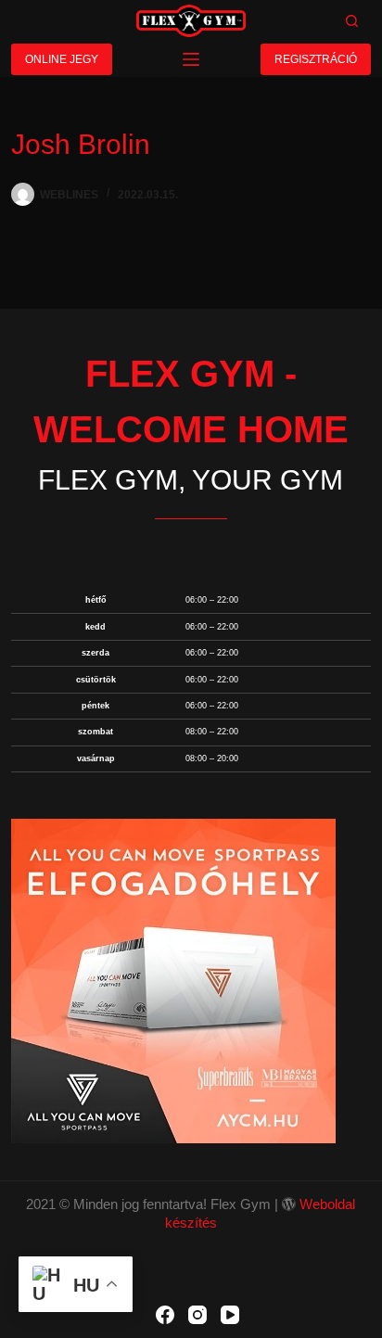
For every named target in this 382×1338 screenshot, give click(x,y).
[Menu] (191, 59)
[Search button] (352, 21)
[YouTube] (230, 1315)
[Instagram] (197, 1315)
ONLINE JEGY (61, 59)
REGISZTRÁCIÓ (315, 59)
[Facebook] (165, 1315)
